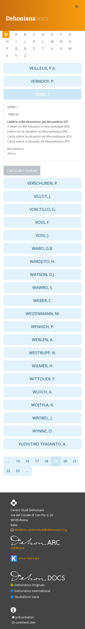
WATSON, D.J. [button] (42, 274)
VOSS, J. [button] (42, 235)
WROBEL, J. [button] (42, 418)
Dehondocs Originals (29, 585)
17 (37, 461)
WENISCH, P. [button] (42, 326)
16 (27, 461)
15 (18, 461)
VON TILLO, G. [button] (43, 209)
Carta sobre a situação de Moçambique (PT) (38, 141)
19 (56, 461)
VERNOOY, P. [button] (42, 81)
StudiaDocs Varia (26, 597)
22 (8, 470)
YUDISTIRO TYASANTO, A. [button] (42, 444)
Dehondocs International (32, 591)
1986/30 (12, 114)
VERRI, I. (12, 107)
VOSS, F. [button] (42, 222)
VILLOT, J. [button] (42, 196)
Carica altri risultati (22, 170)
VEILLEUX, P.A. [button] (42, 68)
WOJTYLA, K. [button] (42, 405)
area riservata (28, 558)
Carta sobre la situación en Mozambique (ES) (39, 136)
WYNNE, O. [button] (42, 431)
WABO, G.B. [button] (42, 248)
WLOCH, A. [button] (42, 392)
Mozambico (15, 149)
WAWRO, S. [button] (42, 287)
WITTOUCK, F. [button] (42, 378)
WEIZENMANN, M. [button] (43, 313)
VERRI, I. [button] (42, 94)
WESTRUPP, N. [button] (42, 352)
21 (74, 461)
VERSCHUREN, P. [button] (42, 183)
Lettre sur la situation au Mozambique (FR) (37, 131)
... (8, 461)
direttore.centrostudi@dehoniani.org (40, 530)
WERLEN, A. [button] (42, 339)
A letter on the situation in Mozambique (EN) (38, 126)
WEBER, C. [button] (42, 300)
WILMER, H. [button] (42, 365)
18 (46, 461)
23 (18, 470)
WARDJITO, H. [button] (42, 261)
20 (65, 461)
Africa (11, 153)
